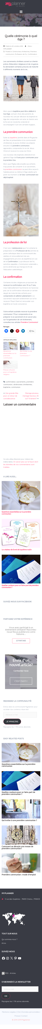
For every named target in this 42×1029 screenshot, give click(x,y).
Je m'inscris (12, 721)
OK (5, 996)
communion (15, 387)
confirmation (11, 382)
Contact (24, 1016)
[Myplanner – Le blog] (21, 4)
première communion (13, 169)
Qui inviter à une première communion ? (26, 353)
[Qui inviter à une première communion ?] (27, 346)
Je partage (21, 640)
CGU (18, 1012)
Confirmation (32, 54)
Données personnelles (30, 1012)
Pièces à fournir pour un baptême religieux (9, 372)
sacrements (21, 382)
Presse (17, 1016)
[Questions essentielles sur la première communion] (10, 346)
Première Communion (29, 322)
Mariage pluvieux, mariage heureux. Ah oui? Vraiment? (31, 396)
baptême (13, 138)
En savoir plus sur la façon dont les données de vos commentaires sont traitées (20, 464)
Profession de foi (21, 54)
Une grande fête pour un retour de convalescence (10, 396)
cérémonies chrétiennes (22, 384)
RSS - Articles (10, 973)
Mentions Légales (9, 1012)
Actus (4, 943)
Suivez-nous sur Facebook (17, 601)
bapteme (6, 387)
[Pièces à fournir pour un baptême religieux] (10, 365)
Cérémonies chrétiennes (21, 51)
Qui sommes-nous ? (9, 939)
